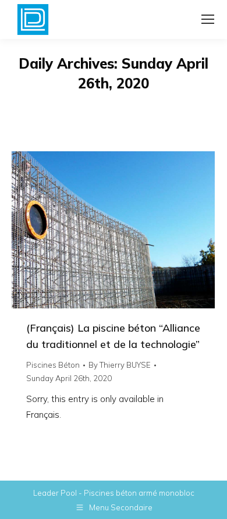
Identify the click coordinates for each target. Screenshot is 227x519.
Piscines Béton (53, 364)
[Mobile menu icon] (207, 19)
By (119, 364)
